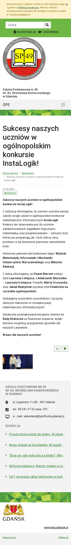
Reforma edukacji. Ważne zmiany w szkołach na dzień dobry (37, 466)
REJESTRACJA (26, 32)
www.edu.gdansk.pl (56, 527)
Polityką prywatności (28, 7)
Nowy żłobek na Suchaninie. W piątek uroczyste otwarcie (37, 445)
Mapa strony (9, 537)
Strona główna (10, 173)
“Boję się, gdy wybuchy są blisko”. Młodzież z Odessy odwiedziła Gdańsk (37, 455)
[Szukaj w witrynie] (47, 25)
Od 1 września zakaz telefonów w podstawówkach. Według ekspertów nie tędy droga (37, 477)
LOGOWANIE (50, 32)
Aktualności (28, 173)
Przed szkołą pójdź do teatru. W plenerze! (37, 434)
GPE (6, 105)
